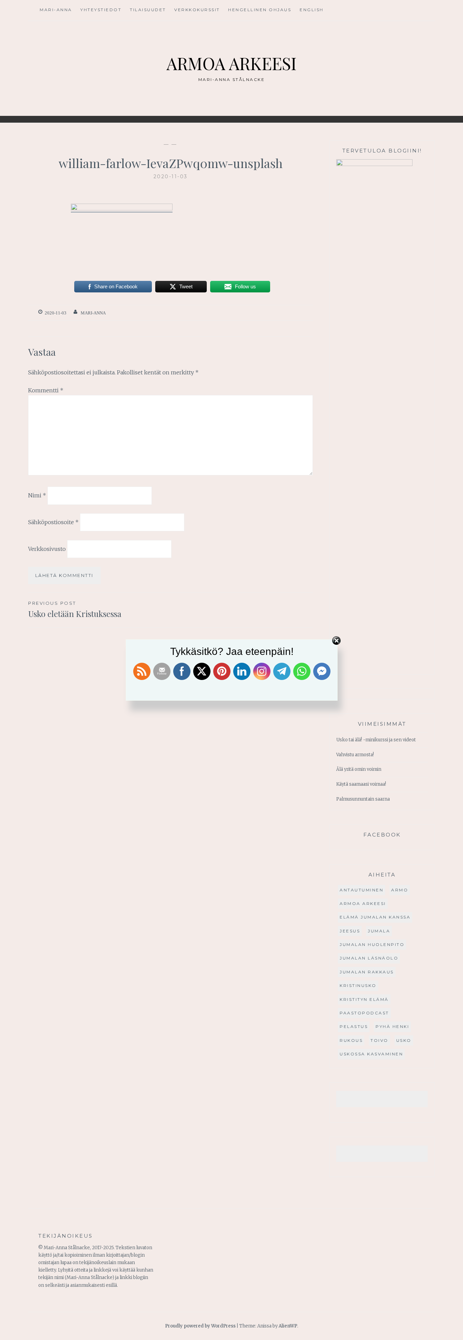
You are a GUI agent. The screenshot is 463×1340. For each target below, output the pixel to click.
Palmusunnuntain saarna (363, 799)
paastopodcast (364, 1012)
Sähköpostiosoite (53, 522)
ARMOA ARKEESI (231, 63)
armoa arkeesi (363, 903)
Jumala (379, 930)
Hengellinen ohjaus (259, 9)
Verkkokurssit (197, 9)
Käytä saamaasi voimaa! (361, 784)
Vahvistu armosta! (355, 755)
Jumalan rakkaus (367, 971)
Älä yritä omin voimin (358, 769)
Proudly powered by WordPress (200, 1326)
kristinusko (358, 985)
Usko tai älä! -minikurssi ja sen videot (376, 740)
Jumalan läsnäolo (369, 958)
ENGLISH (312, 9)
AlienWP (288, 1326)
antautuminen (361, 889)
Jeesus (350, 930)
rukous (351, 1040)
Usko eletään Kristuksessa (74, 609)
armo (399, 889)
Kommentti (45, 390)
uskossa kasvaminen (371, 1053)
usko (403, 1040)
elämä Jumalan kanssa (375, 917)
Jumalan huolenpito (372, 944)
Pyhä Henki (392, 1026)
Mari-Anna (56, 9)
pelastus (354, 1026)
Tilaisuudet (148, 9)
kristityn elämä (364, 999)
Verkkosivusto (47, 548)
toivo (379, 1040)
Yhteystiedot (100, 9)
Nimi (37, 495)
